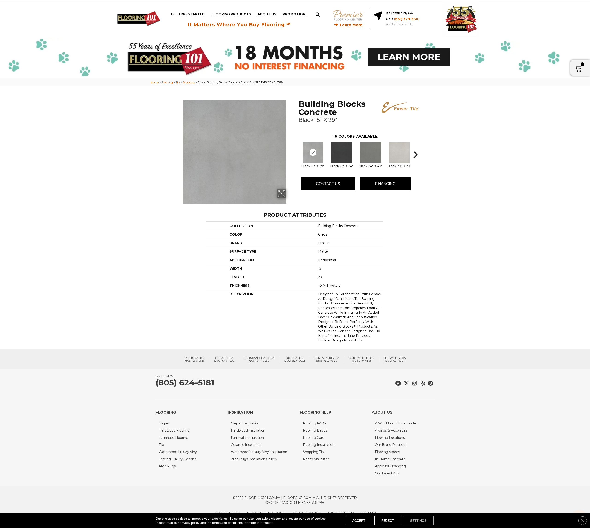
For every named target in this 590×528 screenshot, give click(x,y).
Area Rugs (167, 466)
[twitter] (405, 383)
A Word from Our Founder (396, 423)
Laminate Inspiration (247, 438)
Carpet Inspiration (245, 423)
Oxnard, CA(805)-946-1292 (224, 359)
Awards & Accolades (391, 430)
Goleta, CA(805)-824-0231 (294, 359)
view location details (399, 24)
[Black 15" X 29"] (312, 152)
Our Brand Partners (390, 445)
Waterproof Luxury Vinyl (178, 452)
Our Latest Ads (387, 473)
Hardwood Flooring (174, 430)
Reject (387, 520)
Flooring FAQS (314, 423)
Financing (385, 184)
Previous (296, 148)
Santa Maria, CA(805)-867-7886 (326, 359)
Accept (358, 520)
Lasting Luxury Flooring (178, 459)
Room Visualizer (316, 459)
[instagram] (413, 383)
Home (155, 82)
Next (415, 148)
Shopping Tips (314, 452)
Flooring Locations (390, 438)
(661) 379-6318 (406, 19)
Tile (178, 82)
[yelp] (421, 383)
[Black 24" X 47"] (370, 152)
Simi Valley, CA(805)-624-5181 (395, 359)
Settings (418, 520)
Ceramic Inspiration (246, 445)
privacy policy (189, 523)
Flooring (167, 82)
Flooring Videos (387, 452)
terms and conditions (227, 523)
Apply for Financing (390, 466)
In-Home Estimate (390, 459)
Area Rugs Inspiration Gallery (254, 459)
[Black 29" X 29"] (399, 152)
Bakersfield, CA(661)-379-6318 (361, 359)
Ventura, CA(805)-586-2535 (194, 359)
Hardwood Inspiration (248, 430)
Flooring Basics (315, 430)
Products (189, 82)
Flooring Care (313, 438)
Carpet (164, 423)
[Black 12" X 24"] (341, 152)
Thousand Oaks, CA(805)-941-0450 (259, 359)
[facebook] (397, 383)
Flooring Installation (318, 445)
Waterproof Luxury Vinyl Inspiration (259, 452)
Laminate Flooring (173, 438)
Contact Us (328, 184)
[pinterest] (429, 383)
